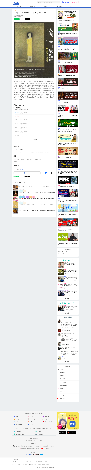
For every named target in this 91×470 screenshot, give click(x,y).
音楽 (32, 416)
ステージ (47, 416)
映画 (17, 416)
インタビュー (19, 424)
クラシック (33, 419)
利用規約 (40, 464)
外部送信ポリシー (32, 464)
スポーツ (47, 419)
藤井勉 (21, 169)
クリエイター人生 (72, 6)
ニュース (19, 6)
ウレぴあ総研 (61, 253)
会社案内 (14, 464)
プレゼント (33, 424)
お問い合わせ (46, 464)
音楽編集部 (62, 375)
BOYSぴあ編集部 (63, 385)
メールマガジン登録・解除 (41, 461)
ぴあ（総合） (62, 369)
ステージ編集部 (63, 382)
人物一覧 (14, 461)
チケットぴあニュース (62, 251)
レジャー (18, 421)
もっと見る (34, 139)
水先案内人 (59, 6)
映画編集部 (62, 372)
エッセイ (46, 6)
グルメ (32, 421)
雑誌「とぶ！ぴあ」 (30, 461)
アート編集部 (62, 378)
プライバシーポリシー (22, 464)
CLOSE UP (32, 6)
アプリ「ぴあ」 (21, 461)
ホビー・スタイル (49, 421)
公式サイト (28, 172)
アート (17, 419)
